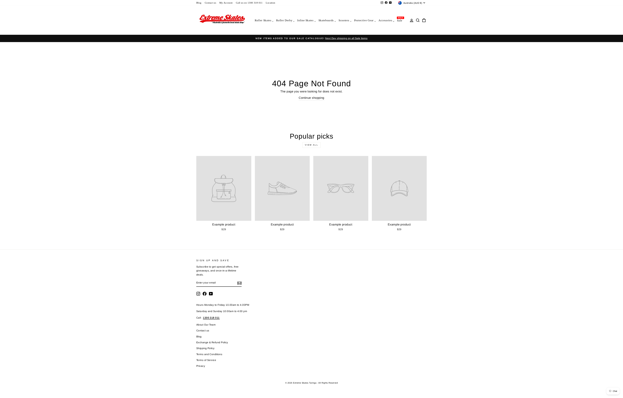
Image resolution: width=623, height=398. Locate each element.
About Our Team (206, 324)
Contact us (210, 2)
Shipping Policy (205, 348)
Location (270, 2)
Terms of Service (206, 360)
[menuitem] (264, 20)
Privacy (200, 366)
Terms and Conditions (209, 354)
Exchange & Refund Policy (212, 342)
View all (311, 145)
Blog (199, 2)
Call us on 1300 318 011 (249, 2)
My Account (226, 2)
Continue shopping (311, 97)
